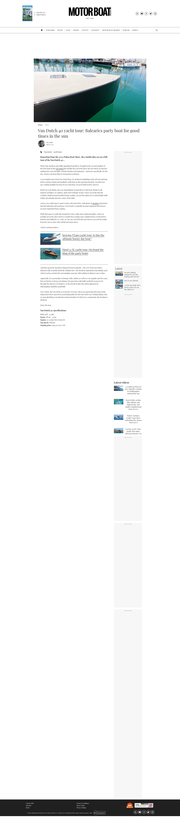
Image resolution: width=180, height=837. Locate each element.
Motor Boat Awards (111, 30)
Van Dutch (59, 168)
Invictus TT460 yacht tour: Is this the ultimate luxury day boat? (83, 236)
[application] (90, 90)
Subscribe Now (40, 12)
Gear (67, 30)
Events (85, 30)
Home (40, 125)
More (135, 30)
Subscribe (50, 30)
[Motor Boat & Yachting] (90, 13)
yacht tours (57, 152)
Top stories (48, 152)
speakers (95, 203)
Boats (60, 30)
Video (47, 125)
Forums (126, 30)
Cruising (95, 30)
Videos (76, 30)
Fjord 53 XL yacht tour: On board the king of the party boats (83, 251)
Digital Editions (41, 15)
